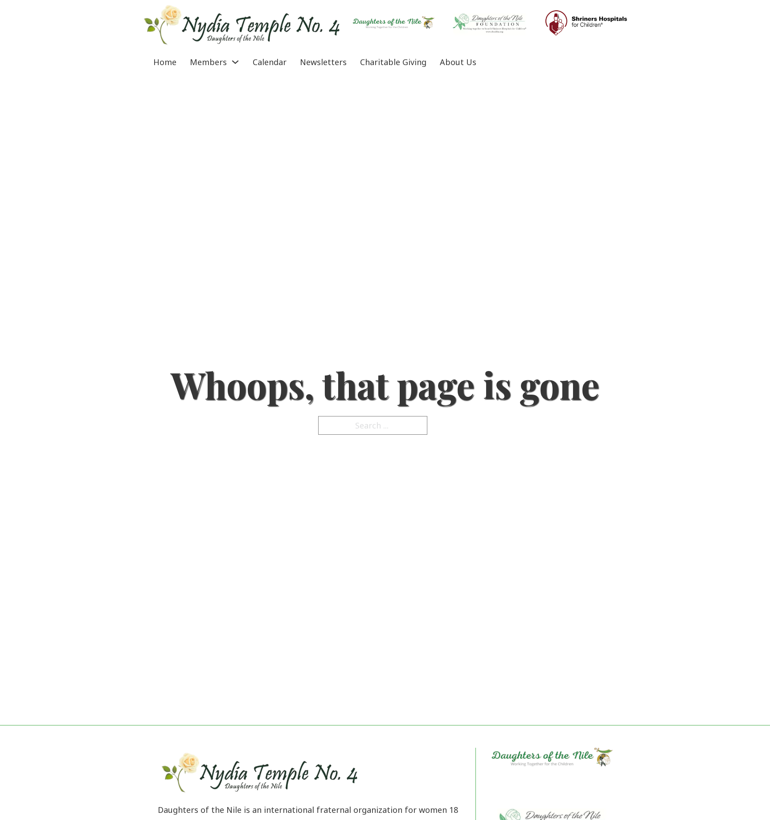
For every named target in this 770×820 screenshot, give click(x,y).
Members (208, 62)
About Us (458, 62)
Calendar (270, 62)
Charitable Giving (393, 62)
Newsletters (323, 62)
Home (164, 62)
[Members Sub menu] (235, 62)
